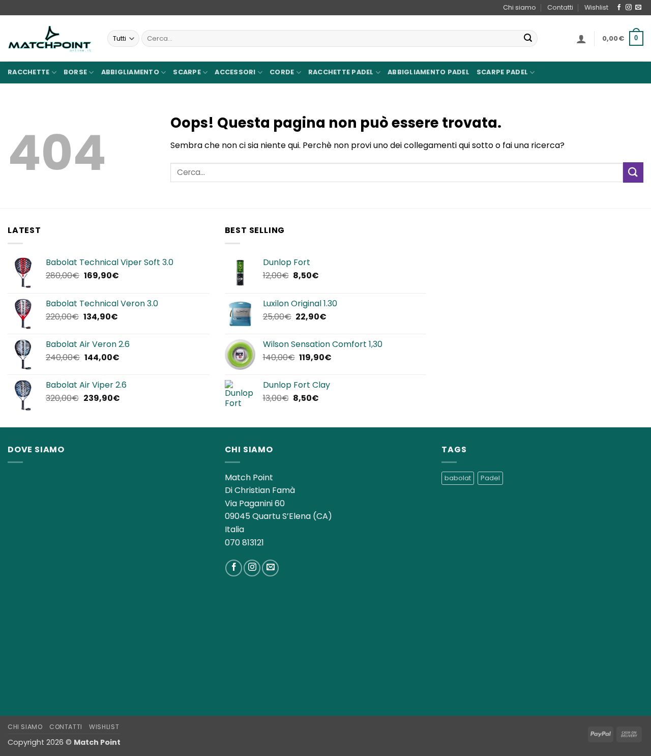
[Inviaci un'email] (638, 7)
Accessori (235, 72)
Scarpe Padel (502, 72)
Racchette (28, 72)
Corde (282, 72)
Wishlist (596, 7)
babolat (458, 478)
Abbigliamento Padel (428, 72)
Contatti (560, 7)
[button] (581, 38)
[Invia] (528, 38)
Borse (75, 72)
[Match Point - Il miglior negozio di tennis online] (50, 38)
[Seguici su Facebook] (619, 7)
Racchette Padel (341, 72)
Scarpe (187, 72)
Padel (490, 478)
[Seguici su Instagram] (629, 7)
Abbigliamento (130, 72)
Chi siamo (519, 7)
